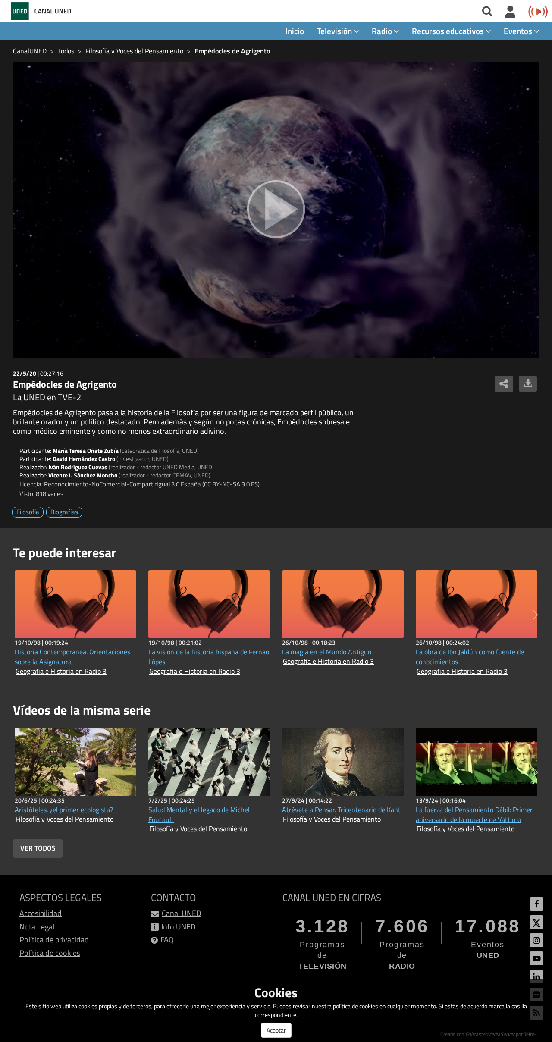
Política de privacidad (54, 939)
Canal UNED (181, 913)
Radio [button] (383, 31)
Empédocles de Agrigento (232, 51)
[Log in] (510, 12)
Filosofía (27, 512)
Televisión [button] (335, 31)
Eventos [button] (519, 31)
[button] (535, 615)
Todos (66, 51)
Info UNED (178, 926)
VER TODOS (38, 848)
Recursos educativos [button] (449, 31)
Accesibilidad (40, 913)
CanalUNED (30, 51)
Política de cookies (49, 953)
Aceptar (276, 1030)
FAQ (167, 939)
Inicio (294, 31)
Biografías (64, 512)
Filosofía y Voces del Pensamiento (134, 51)
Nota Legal (36, 926)
